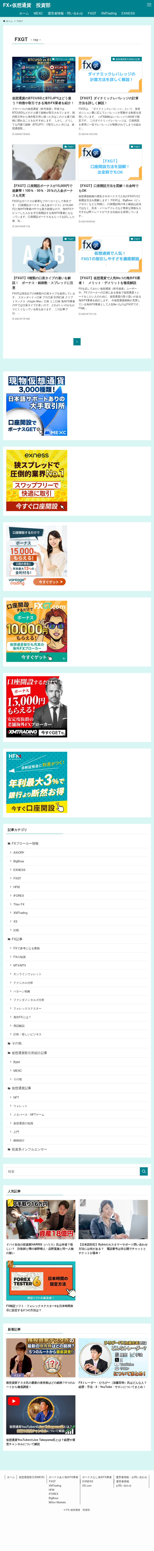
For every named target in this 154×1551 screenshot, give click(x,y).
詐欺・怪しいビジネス (27, 1034)
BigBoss (18, 861)
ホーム (11, 1477)
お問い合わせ (124, 1485)
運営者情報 (122, 1481)
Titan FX (18, 904)
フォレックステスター (27, 1008)
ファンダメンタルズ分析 (28, 999)
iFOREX (18, 895)
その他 (16, 1043)
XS (15, 921)
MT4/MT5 (19, 965)
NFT (16, 1097)
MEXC (17, 1070)
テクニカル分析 (23, 982)
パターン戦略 (21, 991)
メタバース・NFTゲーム (28, 1114)
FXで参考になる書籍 (26, 948)
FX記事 (17, 939)
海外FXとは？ (22, 1017)
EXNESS (19, 870)
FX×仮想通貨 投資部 (27, 4)
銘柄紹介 (19, 1140)
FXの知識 (19, 957)
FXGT (17, 878)
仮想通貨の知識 (23, 1123)
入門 (16, 1132)
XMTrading (20, 912)
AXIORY (18, 852)
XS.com (87, 1485)
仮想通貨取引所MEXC (32, 1477)
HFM (16, 887)
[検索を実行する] (144, 1171)
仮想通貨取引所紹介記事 (29, 1052)
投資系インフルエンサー (29, 1149)
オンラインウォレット (27, 974)
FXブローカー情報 (25, 843)
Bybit (16, 1062)
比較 (16, 930)
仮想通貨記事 (21, 1088)
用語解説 (19, 1025)
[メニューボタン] (149, 5)
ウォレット (20, 1106)
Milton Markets (57, 1502)
